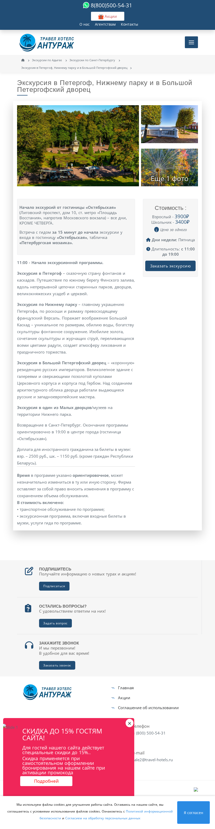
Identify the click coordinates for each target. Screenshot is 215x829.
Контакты (129, 24)
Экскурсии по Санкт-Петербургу (92, 60)
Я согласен (193, 812)
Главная (126, 687)
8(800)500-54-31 (111, 5)
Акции (124, 697)
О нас (84, 24)
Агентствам (105, 24)
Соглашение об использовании (148, 707)
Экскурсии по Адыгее (47, 60)
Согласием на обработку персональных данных (102, 818)
